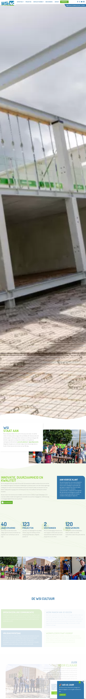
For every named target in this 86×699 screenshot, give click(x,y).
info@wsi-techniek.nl (72, 5)
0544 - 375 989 (81, 5)
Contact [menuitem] (57, 2)
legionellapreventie (33, 442)
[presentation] (2, 573)
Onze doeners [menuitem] (49, 2)
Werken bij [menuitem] (64, 2)
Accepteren (56, 693)
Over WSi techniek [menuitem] (38, 2)
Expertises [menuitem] (20, 2)
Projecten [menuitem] (28, 2)
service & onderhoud (22, 442)
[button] (83, 681)
